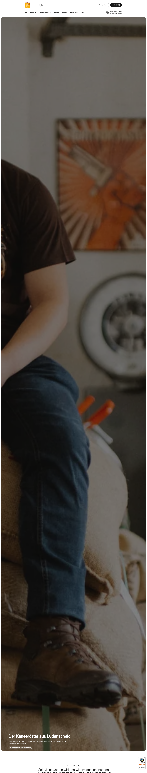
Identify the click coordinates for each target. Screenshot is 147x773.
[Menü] (144, 758)
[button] (116, 5)
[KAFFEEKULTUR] (27, 5)
